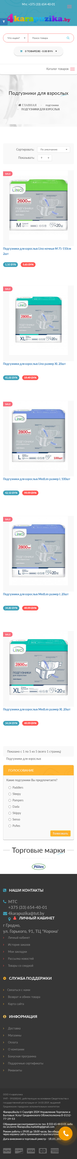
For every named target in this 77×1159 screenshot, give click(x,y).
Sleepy (17, 794)
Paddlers (18, 787)
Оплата (12, 1042)
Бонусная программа (21, 1056)
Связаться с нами (18, 990)
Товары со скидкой (20, 965)
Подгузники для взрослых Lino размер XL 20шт (34, 363)
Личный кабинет (18, 937)
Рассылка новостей (20, 958)
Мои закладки (17, 951)
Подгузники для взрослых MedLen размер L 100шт (36, 479)
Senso (16, 819)
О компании (15, 1049)
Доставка (14, 1028)
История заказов (18, 944)
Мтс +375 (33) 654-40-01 (38, 4)
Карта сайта (15, 1004)
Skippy (17, 813)
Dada (16, 806)
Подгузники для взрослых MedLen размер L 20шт (36, 594)
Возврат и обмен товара (23, 997)
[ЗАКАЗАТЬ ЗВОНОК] (66, 1135)
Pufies (16, 825)
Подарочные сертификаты (25, 1063)
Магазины (14, 1035)
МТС (12, 901)
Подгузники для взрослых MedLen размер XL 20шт (36, 709)
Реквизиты (14, 1070)
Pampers (18, 800)
